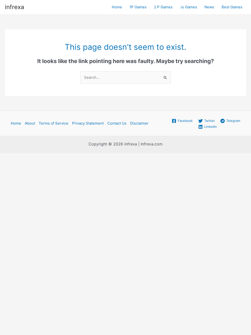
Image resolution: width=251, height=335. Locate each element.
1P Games (138, 7)
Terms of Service (53, 123)
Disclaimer (139, 123)
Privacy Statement (88, 123)
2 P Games (163, 7)
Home (117, 7)
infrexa (14, 7)
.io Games (188, 7)
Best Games (232, 7)
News (209, 7)
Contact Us (116, 123)
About (30, 123)
